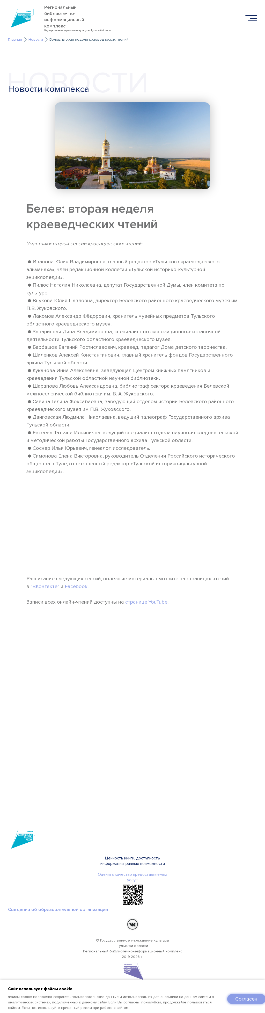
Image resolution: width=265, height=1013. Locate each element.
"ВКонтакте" (45, 586)
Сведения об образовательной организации (58, 909)
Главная (15, 39)
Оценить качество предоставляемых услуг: (132, 877)
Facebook (76, 586)
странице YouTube (146, 602)
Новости (35, 39)
